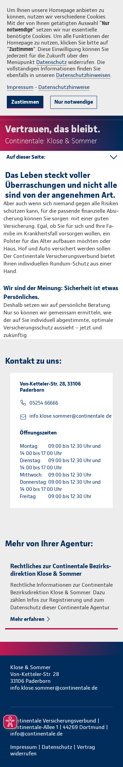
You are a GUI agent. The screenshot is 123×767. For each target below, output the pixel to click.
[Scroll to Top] (108, 745)
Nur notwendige (73, 102)
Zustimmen (25, 102)
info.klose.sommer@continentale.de (70, 416)
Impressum (20, 87)
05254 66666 (43, 403)
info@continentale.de (36, 733)
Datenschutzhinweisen (83, 75)
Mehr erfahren (27, 619)
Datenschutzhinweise (64, 87)
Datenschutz (51, 62)
